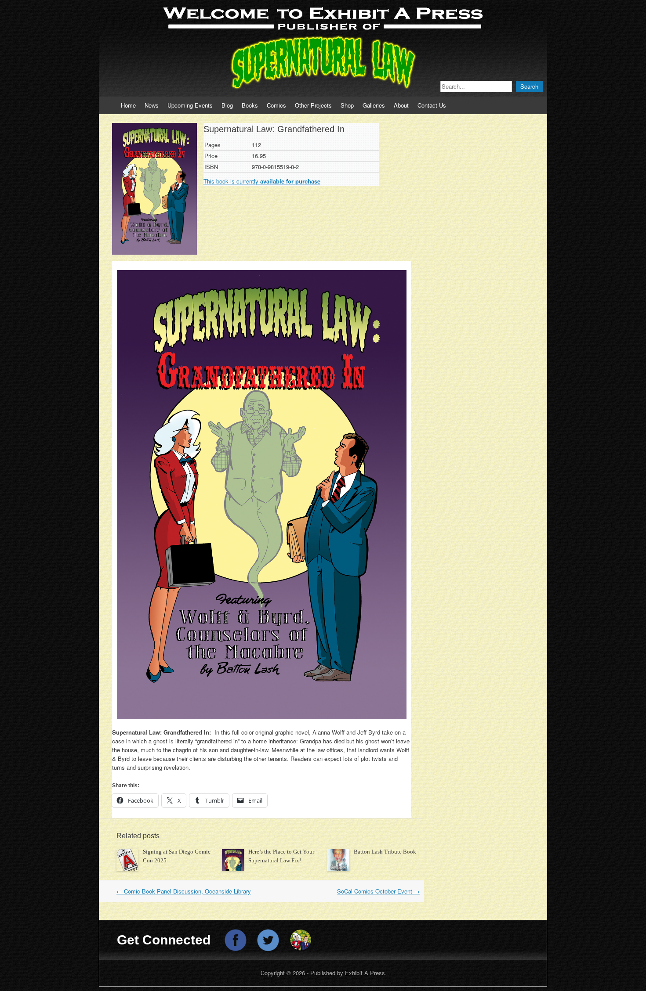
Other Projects (313, 105)
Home (128, 105)
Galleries (374, 105)
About (401, 105)
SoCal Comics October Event (378, 891)
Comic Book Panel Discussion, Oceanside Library (183, 891)
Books (250, 105)
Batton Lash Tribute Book (385, 851)
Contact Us (431, 105)
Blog (227, 105)
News (152, 105)
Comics (276, 105)
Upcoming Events (190, 105)
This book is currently (261, 181)
